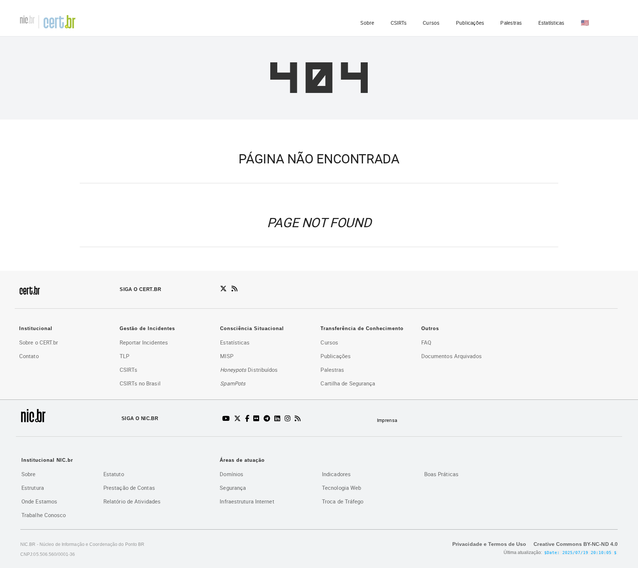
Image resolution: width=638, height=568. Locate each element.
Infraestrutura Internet (247, 501)
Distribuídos (249, 369)
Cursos (431, 23)
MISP (226, 356)
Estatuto (113, 474)
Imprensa (387, 420)
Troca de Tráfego (343, 501)
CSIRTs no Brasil (140, 383)
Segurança (233, 487)
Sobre (367, 23)
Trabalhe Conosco (43, 515)
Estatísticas (551, 23)
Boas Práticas (441, 474)
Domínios (231, 474)
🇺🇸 (585, 22)
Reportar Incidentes (144, 342)
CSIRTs (399, 23)
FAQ (426, 342)
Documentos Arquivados (451, 356)
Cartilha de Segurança (347, 383)
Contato (29, 356)
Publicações (470, 23)
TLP (124, 356)
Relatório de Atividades (132, 501)
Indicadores (336, 474)
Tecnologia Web (341, 487)
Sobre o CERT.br (38, 342)
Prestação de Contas (129, 487)
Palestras (511, 23)
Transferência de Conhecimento (362, 328)
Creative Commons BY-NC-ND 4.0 (576, 544)
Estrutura (32, 487)
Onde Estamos (39, 501)
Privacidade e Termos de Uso (489, 544)
